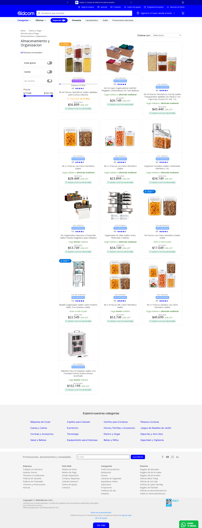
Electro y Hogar (35, 31)
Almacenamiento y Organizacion (33, 36)
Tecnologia (72, 434)
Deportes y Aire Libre (151, 434)
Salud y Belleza (38, 440)
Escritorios (72, 428)
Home (23, 31)
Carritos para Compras (116, 421)
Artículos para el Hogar (30, 33)
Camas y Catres (38, 428)
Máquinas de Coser (40, 421)
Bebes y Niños (111, 440)
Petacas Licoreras (149, 421)
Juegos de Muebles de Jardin (155, 428)
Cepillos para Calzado (78, 421)
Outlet (27, 72)
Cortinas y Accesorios (41, 434)
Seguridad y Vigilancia (152, 440)
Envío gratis (30, 63)
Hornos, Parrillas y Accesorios (119, 428)
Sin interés (29, 81)
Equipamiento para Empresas (82, 440)
